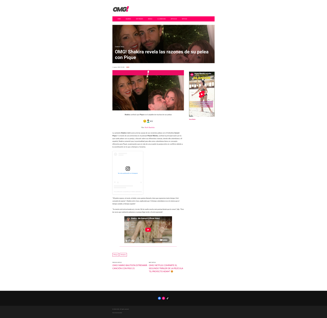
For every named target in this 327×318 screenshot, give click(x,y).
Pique (116, 254)
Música (150, 18)
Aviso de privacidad (117, 312)
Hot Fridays (139, 18)
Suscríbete (192, 119)
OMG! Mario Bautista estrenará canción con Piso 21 (129, 266)
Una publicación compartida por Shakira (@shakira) (128, 191)
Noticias (184, 18)
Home (119, 18)
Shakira (123, 254)
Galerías (128, 18)
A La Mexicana (161, 18)
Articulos (174, 18)
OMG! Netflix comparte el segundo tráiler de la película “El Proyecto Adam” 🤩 (166, 268)
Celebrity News (119, 46)
